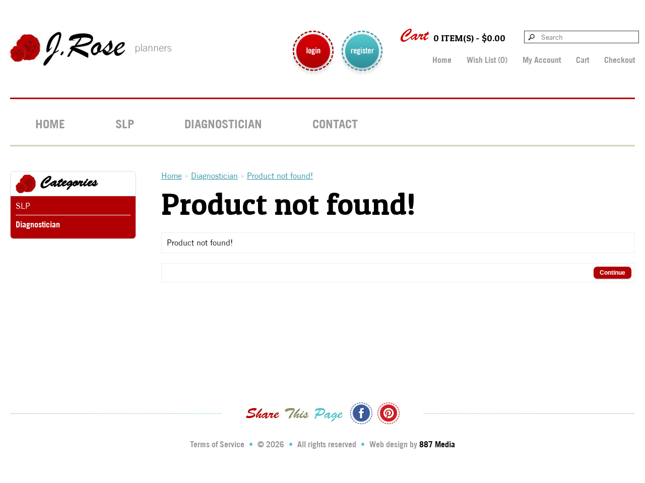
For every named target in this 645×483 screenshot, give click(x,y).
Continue (612, 272)
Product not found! (280, 176)
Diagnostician (223, 124)
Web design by (412, 444)
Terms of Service (217, 444)
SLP (124, 124)
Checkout (619, 60)
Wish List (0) (487, 60)
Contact (335, 124)
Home (442, 60)
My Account (542, 60)
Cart (582, 60)
